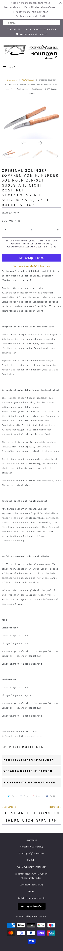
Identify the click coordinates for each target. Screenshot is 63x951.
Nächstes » (55, 807)
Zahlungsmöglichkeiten (31, 853)
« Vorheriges (9, 807)
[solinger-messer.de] (31, 50)
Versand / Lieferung (31, 846)
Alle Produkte (32, 29)
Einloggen (50, 29)
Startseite (13, 29)
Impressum (31, 840)
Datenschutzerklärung (31, 884)
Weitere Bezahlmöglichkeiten (31, 266)
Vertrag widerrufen (31, 906)
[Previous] (23, 142)
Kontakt (31, 860)
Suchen (31, 891)
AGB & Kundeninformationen (31, 867)
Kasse (43, 34)
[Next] (40, 142)
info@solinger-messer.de (31, 898)
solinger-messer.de (35, 916)
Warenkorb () (27, 34)
